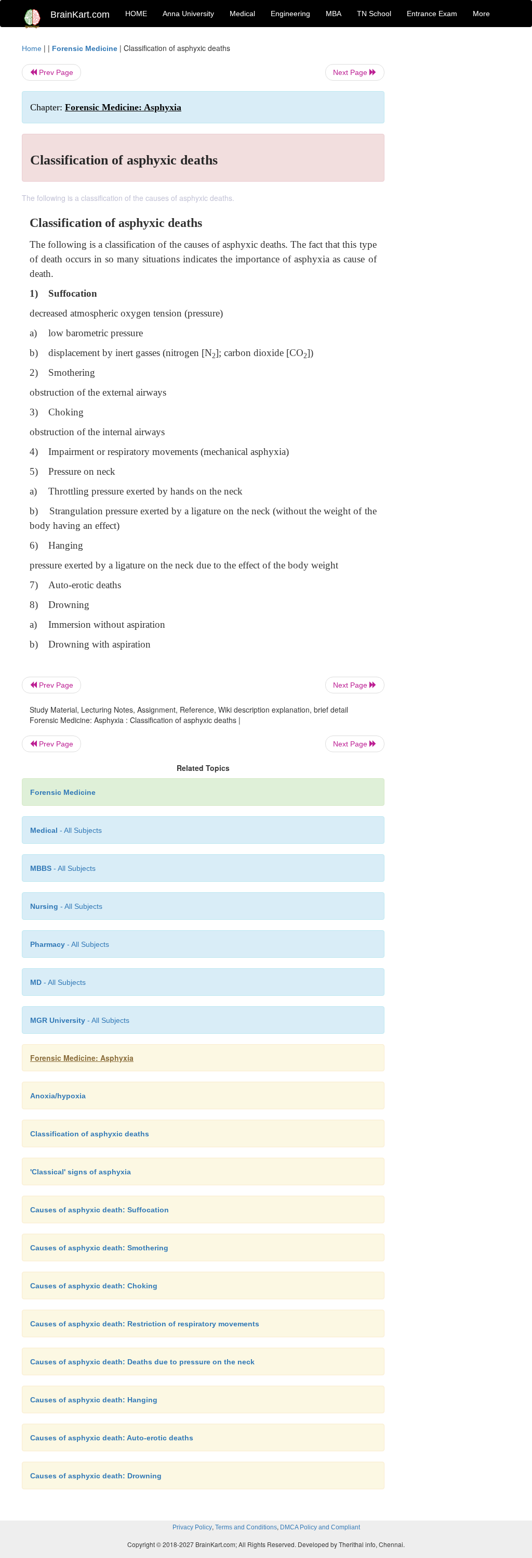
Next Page (351, 72)
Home (32, 48)
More (481, 13)
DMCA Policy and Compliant (320, 1527)
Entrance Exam (432, 13)
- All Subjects (66, 830)
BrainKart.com (80, 14)
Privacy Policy (192, 1527)
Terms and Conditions (246, 1527)
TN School (374, 13)
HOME (136, 13)
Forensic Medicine (84, 48)
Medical (242, 13)
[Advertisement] (455, 199)
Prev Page (55, 72)
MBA (333, 13)
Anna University (188, 13)
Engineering (290, 13)
